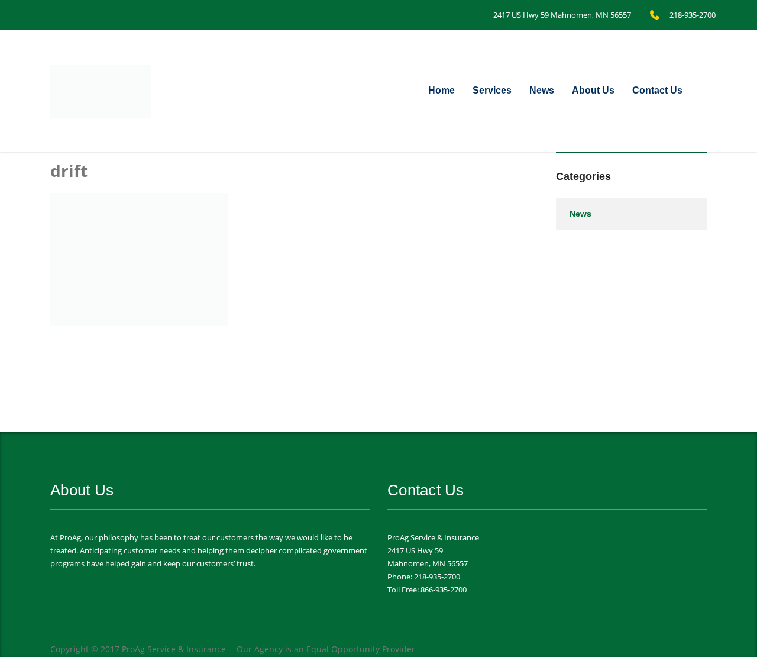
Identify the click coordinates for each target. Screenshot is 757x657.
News (541, 90)
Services (492, 90)
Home (441, 90)
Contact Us (657, 90)
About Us (593, 90)
